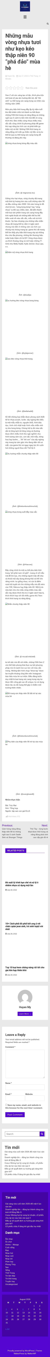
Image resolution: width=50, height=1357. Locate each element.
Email (8, 1094)
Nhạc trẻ (9, 1259)
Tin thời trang (11, 1278)
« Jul (7, 1329)
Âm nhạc (9, 1239)
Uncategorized (11, 1284)
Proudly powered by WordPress (21, 1351)
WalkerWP (31, 1353)
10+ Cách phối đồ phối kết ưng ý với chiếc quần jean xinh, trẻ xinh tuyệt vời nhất (24, 926)
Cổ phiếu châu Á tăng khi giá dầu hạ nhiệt (22, 1174)
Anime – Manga (12, 1244)
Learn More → (25, 1014)
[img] (25, 17)
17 (7, 1316)
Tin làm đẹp (10, 1276)
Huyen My (11, 76)
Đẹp (7, 1250)
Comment (10, 1047)
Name (8, 1083)
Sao (7, 1267)
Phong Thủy (10, 1264)
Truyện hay (10, 1281)
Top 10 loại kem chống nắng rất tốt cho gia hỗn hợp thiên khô (24, 969)
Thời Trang (34, 76)
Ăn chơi (8, 1242)
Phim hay (9, 1261)
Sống (7, 1270)
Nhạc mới (9, 1256)
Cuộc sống (9, 1247)
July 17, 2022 (23, 76)
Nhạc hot (9, 1253)
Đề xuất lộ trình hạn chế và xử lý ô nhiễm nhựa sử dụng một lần (21, 884)
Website (29, 1094)
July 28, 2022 (12, 890)
